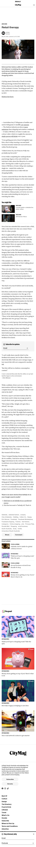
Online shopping (15, 524)
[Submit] (26, 348)
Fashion (18, 522)
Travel (4, 812)
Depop (29, 517)
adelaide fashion (14, 515)
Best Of (4, 796)
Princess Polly (29, 524)
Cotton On (23, 517)
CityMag (15, 517)
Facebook (14, 519)
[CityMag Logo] (18, 5)
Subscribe (10, 779)
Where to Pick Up (8, 823)
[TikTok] (8, 788)
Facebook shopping (8, 522)
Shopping (14, 526)
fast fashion (25, 522)
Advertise (5, 829)
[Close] (33, 834)
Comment (18, 535)
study (14, 528)
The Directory (6, 804)
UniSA (20, 528)
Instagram (5, 524)
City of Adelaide (7, 517)
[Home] (18, 1)
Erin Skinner (5, 519)
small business (23, 526)
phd (22, 524)
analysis (23, 515)
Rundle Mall (5, 526)
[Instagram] (5, 788)
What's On (5, 815)
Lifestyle (5, 810)
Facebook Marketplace (25, 519)
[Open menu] (34, 5)
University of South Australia (11, 531)
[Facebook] (2, 788)
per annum (25, 125)
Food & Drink (6, 807)
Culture (4, 799)
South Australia (7, 528)
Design (4, 801)
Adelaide (4, 515)
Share (7, 535)
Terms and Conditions (10, 826)
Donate (10, 784)
